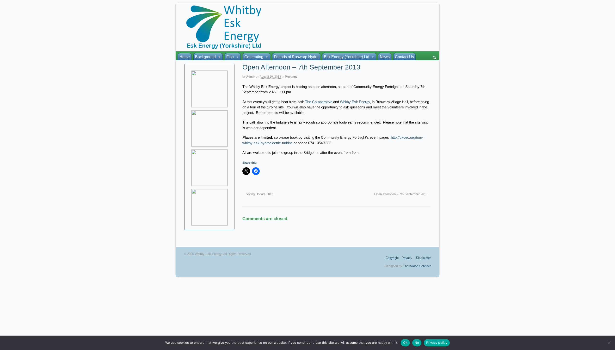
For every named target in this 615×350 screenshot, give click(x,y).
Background (205, 57)
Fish (230, 57)
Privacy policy (436, 342)
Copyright (392, 258)
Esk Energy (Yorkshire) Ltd (346, 57)
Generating (253, 57)
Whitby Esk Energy (355, 102)
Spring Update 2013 (259, 194)
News (385, 57)
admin (250, 76)
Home (184, 57)
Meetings (291, 76)
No (417, 342)
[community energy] (224, 47)
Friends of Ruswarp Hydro (296, 57)
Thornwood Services (417, 266)
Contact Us (404, 57)
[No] (609, 342)
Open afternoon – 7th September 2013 (401, 194)
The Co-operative (318, 102)
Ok (405, 342)
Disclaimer (423, 258)
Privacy (407, 258)
